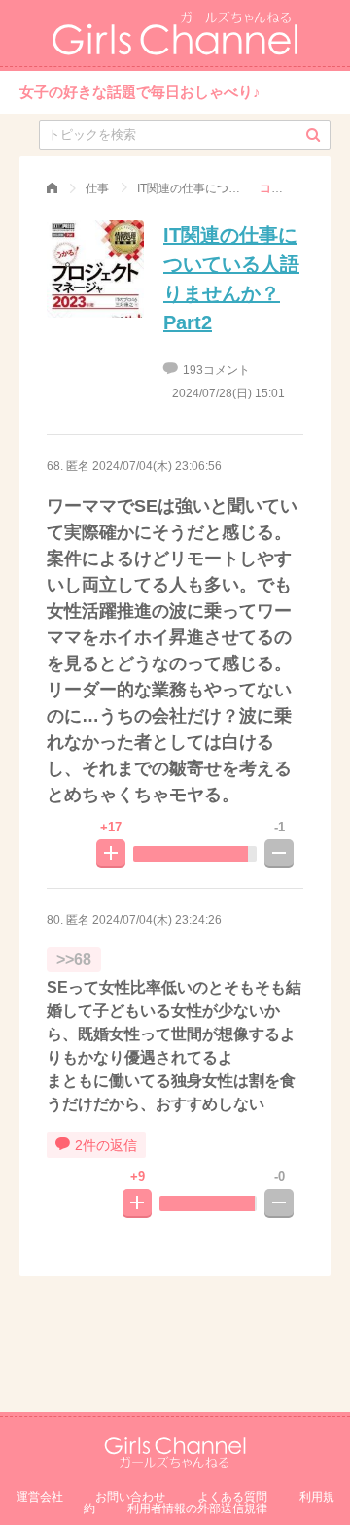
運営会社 (40, 1497)
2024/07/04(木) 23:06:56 (157, 466)
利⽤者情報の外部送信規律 (197, 1508)
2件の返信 (106, 1145)
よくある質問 (232, 1497)
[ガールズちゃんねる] (52, 188)
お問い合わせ (130, 1497)
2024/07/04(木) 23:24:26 (157, 920)
